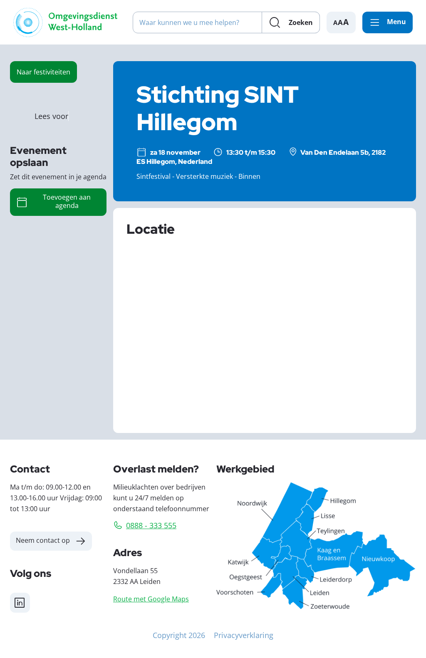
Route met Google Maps (151, 598)
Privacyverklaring (243, 635)
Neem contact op (43, 540)
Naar (43, 71)
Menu (396, 21)
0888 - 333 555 (151, 525)
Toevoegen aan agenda (67, 201)
